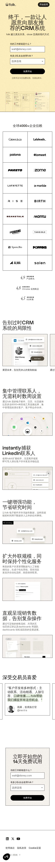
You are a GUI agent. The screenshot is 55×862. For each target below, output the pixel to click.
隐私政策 (21, 847)
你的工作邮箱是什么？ (20, 44)
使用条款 (10, 847)
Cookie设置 (35, 847)
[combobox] (13, 855)
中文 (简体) (13, 855)
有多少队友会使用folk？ (21, 56)
